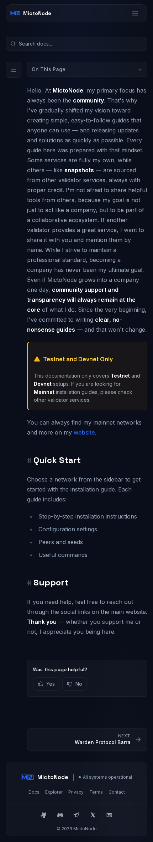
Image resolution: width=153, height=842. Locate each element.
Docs (33, 792)
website (84, 432)
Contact (117, 792)
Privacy (76, 792)
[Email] (109, 815)
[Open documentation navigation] (13, 70)
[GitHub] (44, 815)
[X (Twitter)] (93, 815)
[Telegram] (76, 815)
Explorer (54, 792)
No (78, 684)
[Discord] (60, 815)
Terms (96, 792)
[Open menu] (135, 13)
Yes (50, 684)
